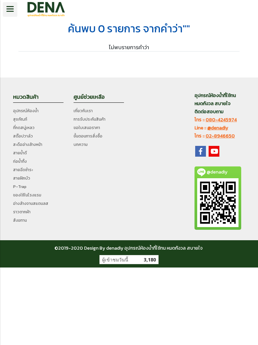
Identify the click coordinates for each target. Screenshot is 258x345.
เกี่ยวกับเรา (83, 111)
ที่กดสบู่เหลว (24, 128)
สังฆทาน (20, 220)
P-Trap (20, 187)
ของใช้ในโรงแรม (27, 195)
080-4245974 (221, 119)
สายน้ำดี (20, 153)
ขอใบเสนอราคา (87, 128)
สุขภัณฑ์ (20, 119)
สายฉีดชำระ (23, 170)
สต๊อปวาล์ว (23, 136)
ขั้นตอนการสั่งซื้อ (88, 136)
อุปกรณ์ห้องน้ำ (26, 111)
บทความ (81, 145)
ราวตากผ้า (22, 212)
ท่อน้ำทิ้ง (20, 161)
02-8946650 (220, 135)
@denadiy (217, 127)
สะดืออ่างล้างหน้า (27, 145)
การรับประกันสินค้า (89, 119)
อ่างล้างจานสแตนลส (30, 203)
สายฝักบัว (21, 178)
